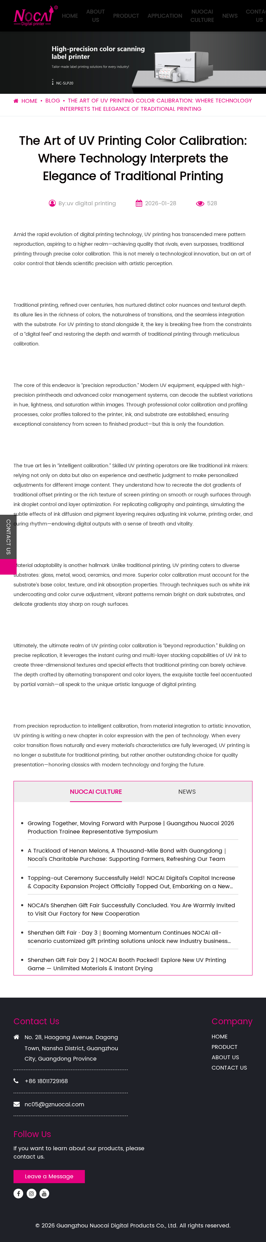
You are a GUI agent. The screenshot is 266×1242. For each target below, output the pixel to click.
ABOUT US (95, 16)
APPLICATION (165, 15)
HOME (70, 15)
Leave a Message (49, 1176)
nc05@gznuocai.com (54, 1104)
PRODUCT (126, 15)
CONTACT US (229, 1067)
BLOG (52, 100)
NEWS (230, 15)
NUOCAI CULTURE (202, 16)
